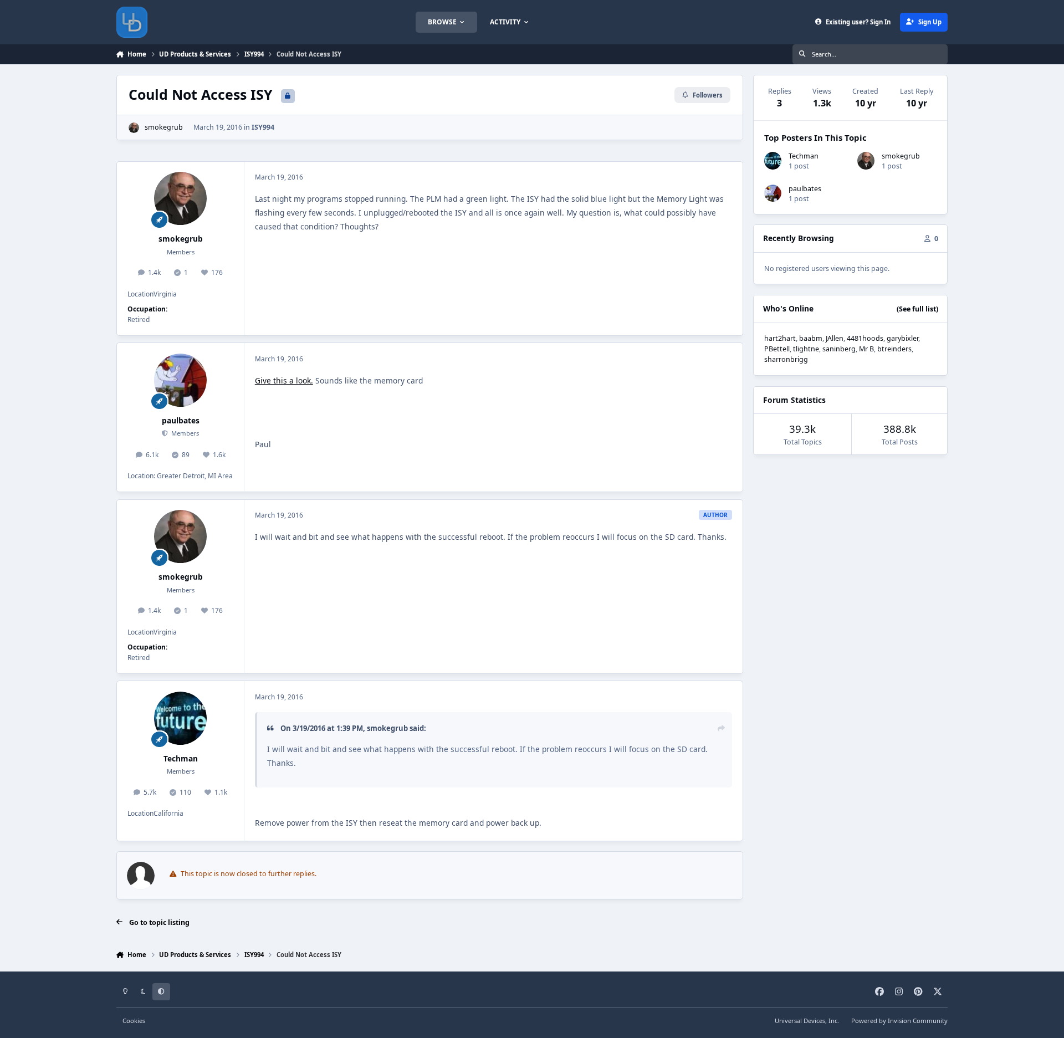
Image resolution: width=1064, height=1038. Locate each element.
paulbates (181, 420)
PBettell (777, 349)
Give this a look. (284, 380)
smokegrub (164, 127)
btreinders (894, 349)
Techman (180, 758)
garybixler (902, 338)
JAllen (834, 338)
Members (184, 433)
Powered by (899, 1020)
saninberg (839, 349)
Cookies (133, 1020)
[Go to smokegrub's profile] (134, 127)
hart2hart (780, 338)
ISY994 (263, 127)
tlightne (806, 349)
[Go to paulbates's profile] (180, 380)
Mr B (866, 349)
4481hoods (865, 338)
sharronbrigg (786, 359)
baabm (810, 338)
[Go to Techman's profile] (180, 718)
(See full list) (917, 309)
